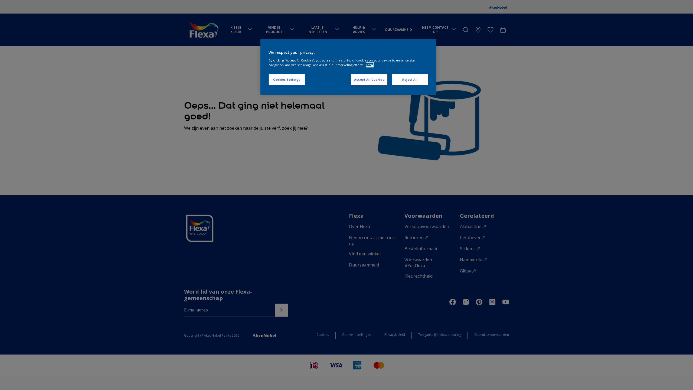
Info (369, 65)
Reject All (410, 79)
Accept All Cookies (369, 79)
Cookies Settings (286, 79)
